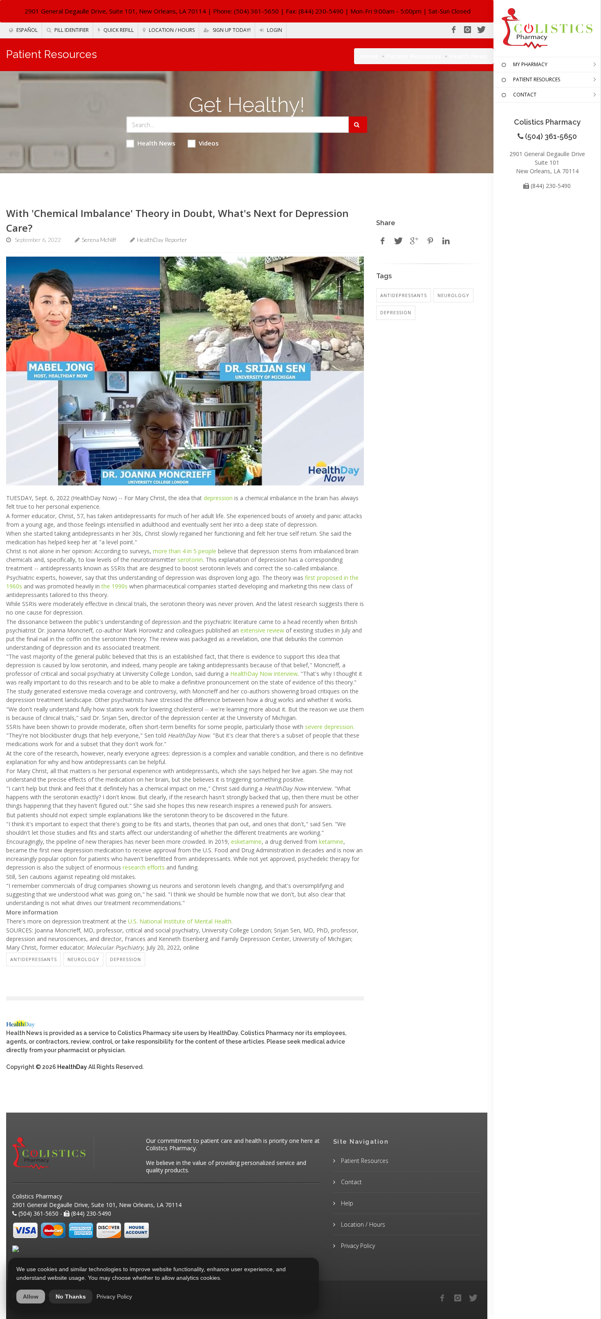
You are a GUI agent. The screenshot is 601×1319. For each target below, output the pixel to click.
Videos (209, 143)
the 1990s (114, 586)
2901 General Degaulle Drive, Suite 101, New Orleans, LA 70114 (115, 11)
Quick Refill (118, 30)
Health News (156, 143)
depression (218, 498)
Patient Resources (413, 56)
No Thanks (71, 1296)
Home (369, 56)
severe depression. (329, 727)
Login (274, 30)
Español (26, 30)
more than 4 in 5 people (184, 551)
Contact (350, 1182)
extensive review (262, 630)
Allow (30, 1296)
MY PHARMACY (530, 64)
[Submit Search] (358, 124)
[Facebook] (453, 30)
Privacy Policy (357, 1246)
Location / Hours (171, 30)
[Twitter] (481, 30)
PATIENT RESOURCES (536, 79)
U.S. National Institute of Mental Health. (180, 921)
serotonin (190, 559)
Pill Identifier (71, 30)
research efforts (144, 867)
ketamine (331, 841)
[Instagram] (467, 30)
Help (346, 1203)
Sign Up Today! (231, 30)
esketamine (246, 841)
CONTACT (524, 94)
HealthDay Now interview (264, 673)
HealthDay (72, 1067)
